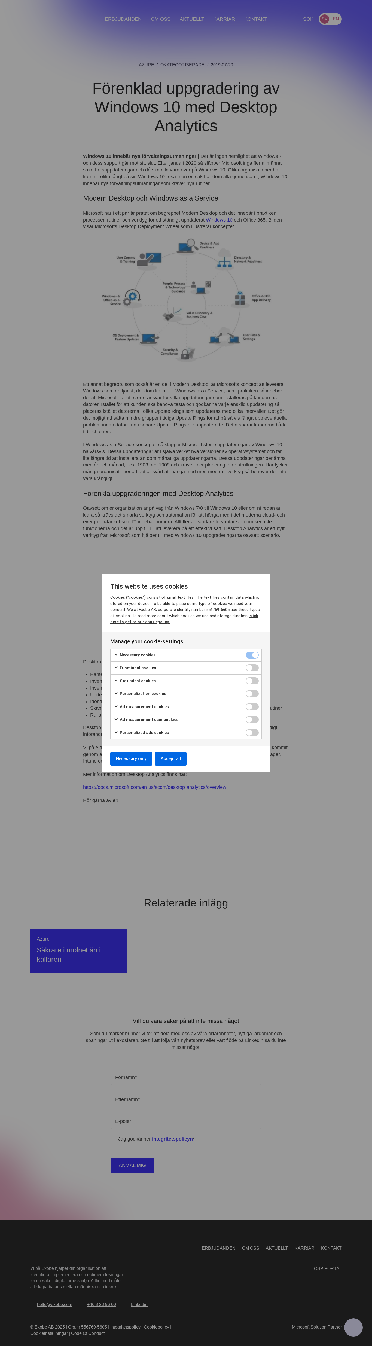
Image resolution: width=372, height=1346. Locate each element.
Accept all (171, 758)
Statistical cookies (137, 680)
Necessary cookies (137, 655)
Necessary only (131, 758)
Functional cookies (137, 667)
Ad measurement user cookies (148, 719)
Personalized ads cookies (144, 732)
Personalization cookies (142, 693)
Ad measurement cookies (144, 706)
